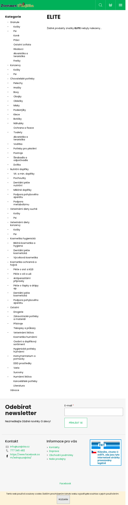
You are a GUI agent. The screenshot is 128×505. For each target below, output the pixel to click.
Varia (16, 367)
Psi (15, 31)
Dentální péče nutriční (22, 184)
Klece (17, 114)
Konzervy (15, 65)
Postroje (18, 153)
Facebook (65, 483)
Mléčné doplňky (23, 190)
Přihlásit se (76, 422)
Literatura (19, 385)
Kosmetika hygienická (23, 238)
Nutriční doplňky (19, 169)
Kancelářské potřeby (25, 381)
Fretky (17, 60)
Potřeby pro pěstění (25, 148)
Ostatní (14, 307)
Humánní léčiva (23, 376)
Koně (16, 35)
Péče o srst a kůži (23, 269)
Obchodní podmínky (61, 455)
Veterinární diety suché (23, 209)
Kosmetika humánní (25, 337)
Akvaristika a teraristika (21, 55)
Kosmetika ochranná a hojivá (23, 263)
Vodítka (18, 144)
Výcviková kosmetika (26, 257)
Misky (17, 105)
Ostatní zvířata (22, 44)
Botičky (18, 118)
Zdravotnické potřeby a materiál (26, 318)
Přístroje (18, 323)
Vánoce (14, 390)
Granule (14, 22)
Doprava (54, 451)
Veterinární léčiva (24, 332)
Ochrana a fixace (24, 128)
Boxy (16, 92)
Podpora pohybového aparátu (26, 196)
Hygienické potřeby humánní (25, 350)
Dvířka (17, 164)
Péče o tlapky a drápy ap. (26, 287)
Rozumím (63, 499)
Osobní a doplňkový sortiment (25, 343)
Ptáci (16, 40)
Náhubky (19, 123)
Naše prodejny (57, 459)
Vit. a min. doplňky (24, 173)
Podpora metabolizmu (21, 203)
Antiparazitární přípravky (22, 280)
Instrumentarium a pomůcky (25, 357)
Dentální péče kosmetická (22, 252)
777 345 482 (17, 450)
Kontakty (54, 447)
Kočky (17, 26)
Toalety (18, 132)
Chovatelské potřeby (22, 78)
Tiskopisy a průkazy (25, 328)
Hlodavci (18, 49)
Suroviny (18, 372)
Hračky (17, 87)
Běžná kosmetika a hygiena (24, 244)
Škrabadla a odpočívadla (21, 159)
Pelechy (18, 83)
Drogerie (18, 312)
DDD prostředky (23, 363)
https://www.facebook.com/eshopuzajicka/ (25, 456)
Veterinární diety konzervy (20, 224)
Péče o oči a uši (22, 274)
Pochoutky (20, 178)
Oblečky (18, 101)
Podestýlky (20, 110)
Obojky (18, 96)
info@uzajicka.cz (20, 446)
